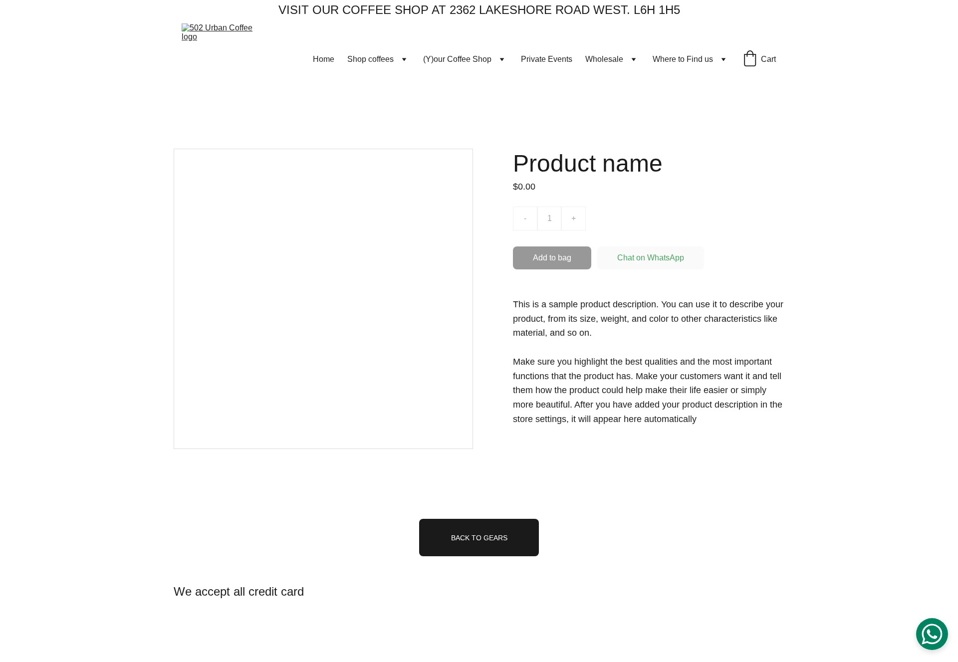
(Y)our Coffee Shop (457, 59)
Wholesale (604, 59)
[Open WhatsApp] (932, 634)
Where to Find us (683, 59)
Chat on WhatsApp (650, 257)
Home (323, 59)
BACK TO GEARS (479, 538)
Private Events (546, 59)
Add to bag (552, 257)
